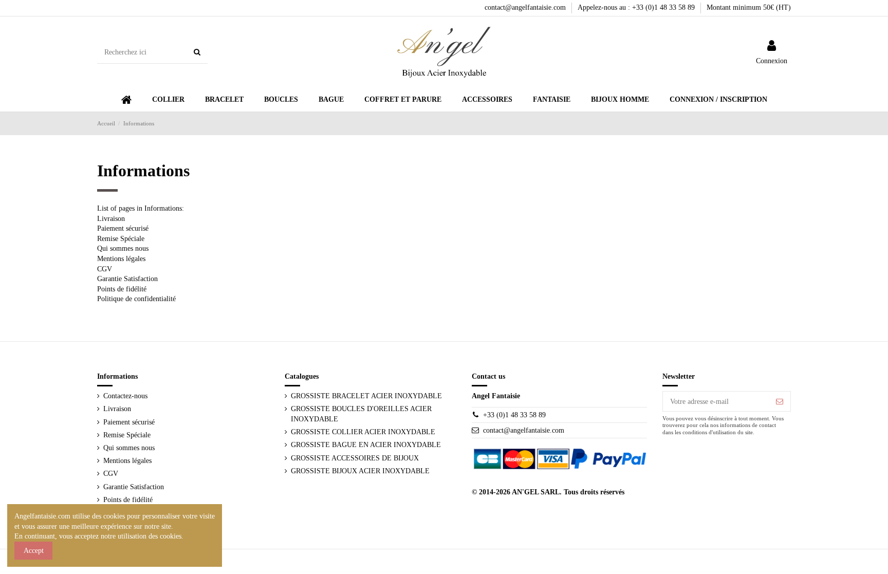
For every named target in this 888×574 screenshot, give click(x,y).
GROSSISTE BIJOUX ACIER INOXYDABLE (360, 471)
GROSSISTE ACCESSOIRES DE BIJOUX (355, 458)
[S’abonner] (779, 401)
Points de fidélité (121, 289)
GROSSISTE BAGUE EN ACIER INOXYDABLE (366, 445)
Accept (34, 550)
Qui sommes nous (123, 248)
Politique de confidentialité (136, 299)
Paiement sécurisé (123, 228)
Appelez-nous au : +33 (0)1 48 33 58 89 (637, 7)
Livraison (111, 219)
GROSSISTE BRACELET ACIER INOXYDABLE (366, 396)
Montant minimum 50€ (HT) (749, 7)
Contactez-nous (125, 396)
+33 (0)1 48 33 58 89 (514, 415)
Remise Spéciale (120, 239)
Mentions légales (121, 259)
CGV (104, 269)
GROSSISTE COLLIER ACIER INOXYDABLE (363, 432)
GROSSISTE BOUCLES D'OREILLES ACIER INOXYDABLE (361, 414)
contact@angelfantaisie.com (526, 7)
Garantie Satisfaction (127, 279)
